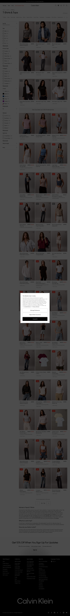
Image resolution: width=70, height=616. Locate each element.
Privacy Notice (36, 306)
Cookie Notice (27, 306)
